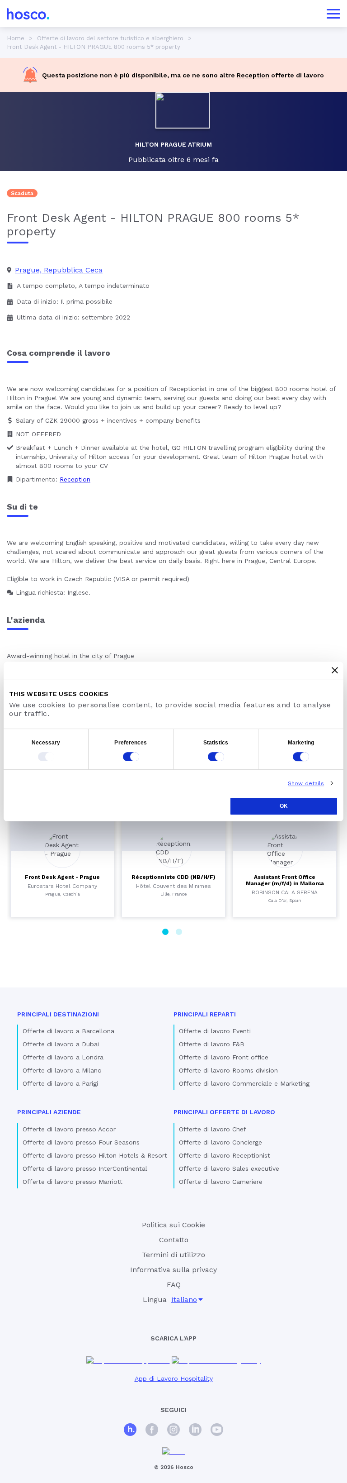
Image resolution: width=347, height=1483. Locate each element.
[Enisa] (173, 1451)
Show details (306, 783)
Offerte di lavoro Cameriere (221, 1181)
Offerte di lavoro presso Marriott (72, 1181)
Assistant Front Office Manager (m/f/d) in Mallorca (285, 880)
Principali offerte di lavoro (224, 1112)
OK (284, 806)
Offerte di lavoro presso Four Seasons (81, 1142)
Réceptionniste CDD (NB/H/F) (173, 877)
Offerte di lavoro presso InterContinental (85, 1168)
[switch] (131, 756)
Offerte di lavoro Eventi (215, 1031)
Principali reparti (205, 1014)
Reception (253, 75)
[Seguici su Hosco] (130, 1430)
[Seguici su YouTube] (217, 1430)
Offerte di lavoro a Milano (62, 1070)
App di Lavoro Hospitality (174, 1378)
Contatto (173, 1239)
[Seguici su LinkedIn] (195, 1430)
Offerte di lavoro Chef (212, 1129)
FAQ (174, 1284)
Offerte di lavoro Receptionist (224, 1155)
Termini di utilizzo (173, 1254)
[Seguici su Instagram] (173, 1430)
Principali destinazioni (58, 1014)
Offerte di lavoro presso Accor (69, 1129)
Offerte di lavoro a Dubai (61, 1044)
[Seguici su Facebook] (152, 1430)
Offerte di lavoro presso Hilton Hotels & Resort (95, 1155)
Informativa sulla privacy (173, 1269)
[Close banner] (335, 670)
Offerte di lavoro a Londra (63, 1057)
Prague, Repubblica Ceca (59, 270)
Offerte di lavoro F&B (211, 1044)
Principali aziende (49, 1112)
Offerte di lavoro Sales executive (229, 1168)
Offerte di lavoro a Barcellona (68, 1031)
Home (15, 38)
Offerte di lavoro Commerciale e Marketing (244, 1083)
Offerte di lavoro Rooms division (228, 1070)
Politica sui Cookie (173, 1225)
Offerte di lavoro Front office (223, 1057)
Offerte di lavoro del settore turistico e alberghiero (110, 38)
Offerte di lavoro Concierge (220, 1142)
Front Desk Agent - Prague (62, 877)
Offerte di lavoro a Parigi (60, 1083)
